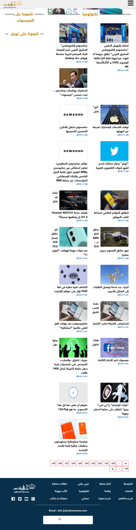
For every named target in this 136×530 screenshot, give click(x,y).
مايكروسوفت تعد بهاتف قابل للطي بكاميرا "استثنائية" (70, 325)
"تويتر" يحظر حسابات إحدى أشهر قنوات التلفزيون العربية (112, 165)
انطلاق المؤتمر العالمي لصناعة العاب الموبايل (111, 214)
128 (60, 463)
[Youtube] (26, 498)
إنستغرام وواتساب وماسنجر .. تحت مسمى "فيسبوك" (70, 92)
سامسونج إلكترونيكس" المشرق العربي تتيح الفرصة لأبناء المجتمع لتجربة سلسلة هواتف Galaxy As (71, 51)
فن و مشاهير (125, 498)
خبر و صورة (105, 498)
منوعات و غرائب (58, 498)
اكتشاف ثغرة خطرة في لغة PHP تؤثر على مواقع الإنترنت (70, 288)
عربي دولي (83, 483)
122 (100, 463)
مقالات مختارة (59, 483)
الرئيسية (128, 483)
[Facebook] (13, 498)
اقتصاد (129, 490)
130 (126, 469)
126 (73, 463)
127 (66, 463)
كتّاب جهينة (61, 490)
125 (80, 463)
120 (113, 463)
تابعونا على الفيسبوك (24, 16)
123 (93, 463)
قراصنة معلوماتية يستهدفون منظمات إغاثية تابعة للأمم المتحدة (70, 445)
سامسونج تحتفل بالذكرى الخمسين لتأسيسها (73, 128)
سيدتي (85, 498)
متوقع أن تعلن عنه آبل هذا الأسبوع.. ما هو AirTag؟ (72, 406)
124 (86, 463)
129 (53, 463)
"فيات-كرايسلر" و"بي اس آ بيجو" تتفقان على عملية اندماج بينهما (111, 409)
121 (106, 463)
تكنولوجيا (90, 13)
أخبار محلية (105, 483)
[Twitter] (20, 498)
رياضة (107, 490)
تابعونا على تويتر (25, 33)
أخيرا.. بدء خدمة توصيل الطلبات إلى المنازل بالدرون (111, 288)
